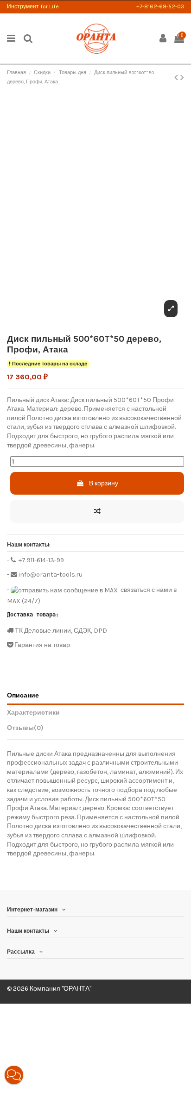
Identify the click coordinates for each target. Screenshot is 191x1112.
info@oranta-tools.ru (50, 574)
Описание (23, 695)
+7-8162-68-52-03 (160, 6)
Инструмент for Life (33, 6)
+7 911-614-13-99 (40, 560)
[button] (14, 1075)
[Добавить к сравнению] (97, 511)
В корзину (103, 483)
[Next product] (182, 77)
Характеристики (33, 712)
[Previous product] (177, 77)
